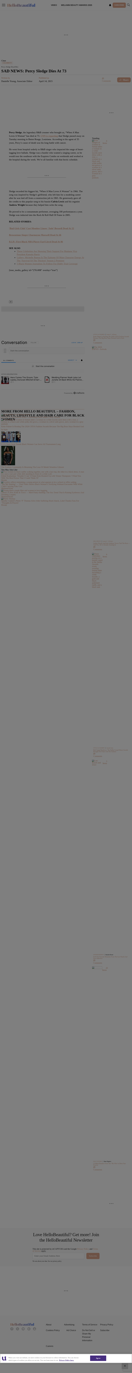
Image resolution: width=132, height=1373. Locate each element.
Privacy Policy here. (66, 1360)
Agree (98, 1358)
